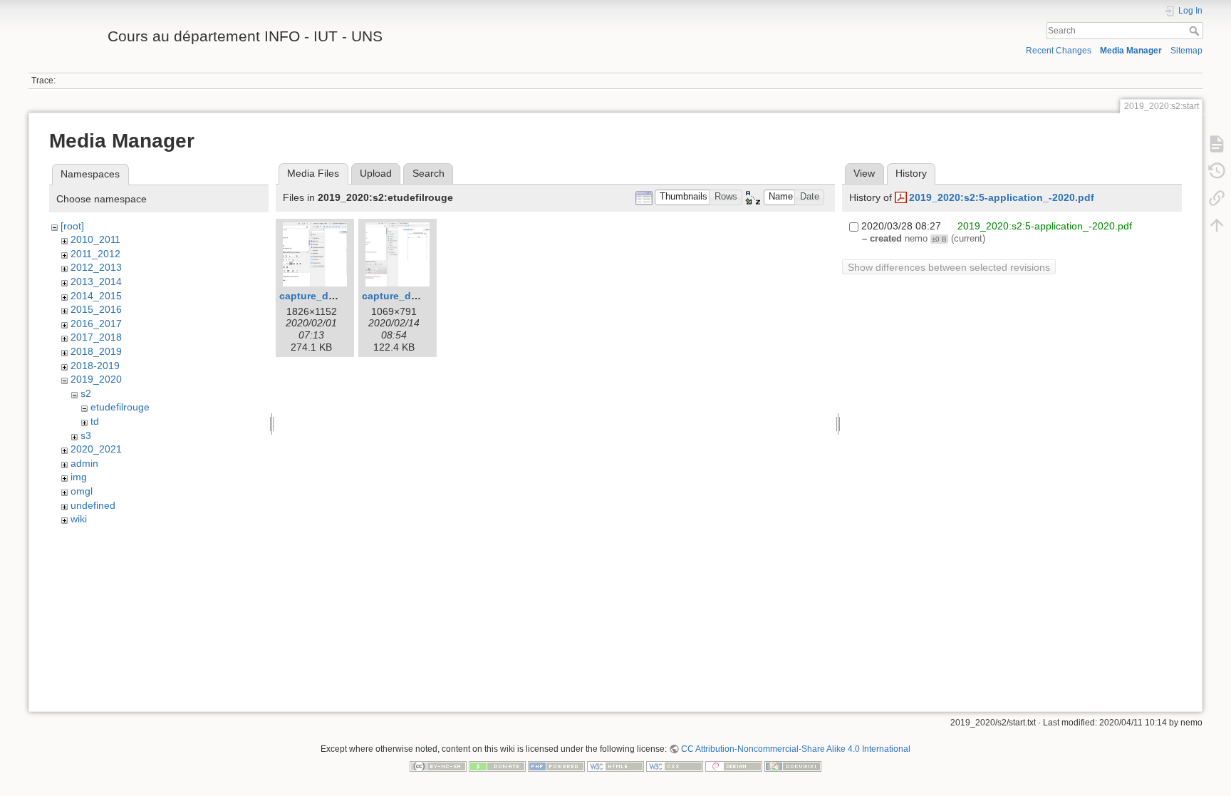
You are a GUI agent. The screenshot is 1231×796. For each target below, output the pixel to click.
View (864, 173)
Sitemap (1186, 51)
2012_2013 (96, 267)
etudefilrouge (120, 407)
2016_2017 (96, 323)
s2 (85, 393)
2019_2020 (96, 379)
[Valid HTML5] (615, 765)
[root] (72, 226)
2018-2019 (95, 365)
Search (1196, 31)
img (79, 476)
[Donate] (497, 765)
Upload (376, 173)
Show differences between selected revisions (949, 267)
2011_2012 (95, 253)
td (94, 421)
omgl (82, 491)
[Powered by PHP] (556, 765)
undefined (93, 505)
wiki (79, 518)
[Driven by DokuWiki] (792, 765)
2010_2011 (95, 239)
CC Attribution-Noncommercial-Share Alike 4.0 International (795, 749)
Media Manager (1131, 51)
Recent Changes (1058, 51)
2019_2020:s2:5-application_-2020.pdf (1001, 197)
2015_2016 (96, 309)
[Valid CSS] (674, 765)
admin (84, 463)
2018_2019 (96, 351)
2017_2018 (96, 337)
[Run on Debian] (733, 765)
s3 (85, 435)
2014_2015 (96, 295)
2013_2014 (96, 281)
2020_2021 (96, 449)
